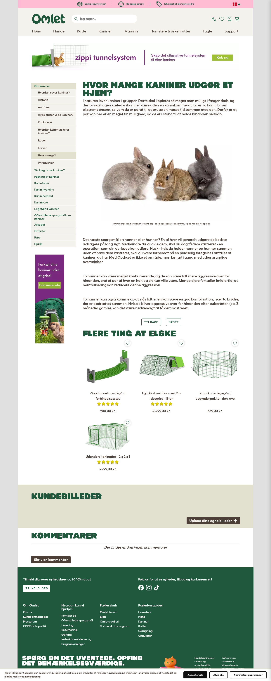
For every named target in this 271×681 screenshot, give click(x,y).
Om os (27, 612)
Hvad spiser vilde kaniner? (55, 114)
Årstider (39, 224)
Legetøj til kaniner (46, 208)
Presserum (30, 621)
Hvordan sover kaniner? (54, 92)
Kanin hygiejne (44, 189)
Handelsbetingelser (204, 658)
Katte (142, 626)
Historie (43, 99)
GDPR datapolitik (35, 626)
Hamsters (144, 612)
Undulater (145, 635)
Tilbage (151, 322)
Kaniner (143, 621)
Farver (42, 148)
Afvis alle (218, 674)
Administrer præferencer (248, 674)
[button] (174, 606)
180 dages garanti (134, 4)
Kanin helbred (43, 196)
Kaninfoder (41, 183)
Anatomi (44, 107)
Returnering (69, 629)
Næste (174, 322)
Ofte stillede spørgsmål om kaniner (52, 217)
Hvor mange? (47, 155)
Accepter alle (195, 674)
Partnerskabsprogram (114, 626)
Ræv (37, 237)
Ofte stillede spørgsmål (77, 620)
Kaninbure (41, 202)
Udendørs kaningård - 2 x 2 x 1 (108, 457)
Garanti (66, 634)
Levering (67, 625)
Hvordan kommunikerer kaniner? (53, 131)
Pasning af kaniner (46, 176)
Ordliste (39, 231)
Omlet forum (108, 612)
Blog (103, 616)
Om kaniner (42, 86)
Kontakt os (68, 615)
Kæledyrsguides (150, 605)
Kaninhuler (45, 122)
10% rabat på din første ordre (178, 4)
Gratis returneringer (95, 4)
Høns (141, 616)
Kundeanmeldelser (35, 616)
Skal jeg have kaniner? (49, 170)
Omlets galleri (109, 621)
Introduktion (46, 162)
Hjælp (38, 244)
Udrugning (145, 630)
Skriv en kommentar (51, 560)
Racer (42, 140)
